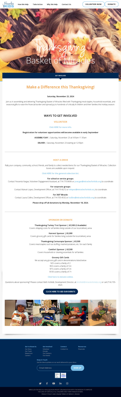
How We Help (23, 4)
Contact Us (66, 4)
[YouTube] (53, 383)
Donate (45, 351)
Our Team (28, 351)
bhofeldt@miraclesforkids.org (89, 282)
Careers (27, 355)
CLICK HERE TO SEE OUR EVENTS (60, 291)
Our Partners (47, 353)
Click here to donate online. (60, 277)
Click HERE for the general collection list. (60, 173)
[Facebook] (47, 383)
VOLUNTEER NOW (93, 4)
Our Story (28, 349)
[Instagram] (67, 383)
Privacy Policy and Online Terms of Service (57, 394)
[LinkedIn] (60, 383)
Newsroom (28, 353)
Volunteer (46, 349)
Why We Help (52, 4)
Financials (81, 349)
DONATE (112, 4)
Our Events (46, 355)
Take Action (38, 4)
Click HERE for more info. (60, 127)
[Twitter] (40, 383)
